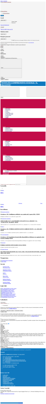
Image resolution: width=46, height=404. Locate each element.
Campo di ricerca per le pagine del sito (7, 184)
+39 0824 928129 (8, 358)
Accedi (2, 15)
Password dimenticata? (4, 24)
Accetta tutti (19, 310)
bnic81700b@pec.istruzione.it (15, 360)
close (2, 97)
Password (13, 22)
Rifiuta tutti (10, 310)
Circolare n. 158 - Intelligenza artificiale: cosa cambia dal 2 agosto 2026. (20, 214)
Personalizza (3, 310)
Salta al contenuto (3, 1)
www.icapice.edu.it (4, 323)
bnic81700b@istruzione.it (15, 359)
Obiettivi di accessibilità (7, 380)
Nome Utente (14, 21)
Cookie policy (5, 375)
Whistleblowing (6, 381)
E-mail (13, 40)
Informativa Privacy (6, 377)
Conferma (6, 79)
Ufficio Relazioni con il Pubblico (9, 378)
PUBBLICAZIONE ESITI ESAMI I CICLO (13, 245)
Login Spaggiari (31, 42)
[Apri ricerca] (36, 92)
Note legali (5, 376)
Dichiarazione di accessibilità (8, 379)
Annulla (2, 79)
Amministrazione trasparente (8, 383)
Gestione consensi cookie (7, 382)
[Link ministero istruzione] (5, 2)
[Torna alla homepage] (23, 84)
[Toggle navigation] (9, 92)
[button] (11, 203)
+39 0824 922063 (8, 357)
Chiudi (2, 49)
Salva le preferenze (9, 347)
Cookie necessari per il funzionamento (7, 319)
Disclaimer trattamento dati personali (7, 393)
